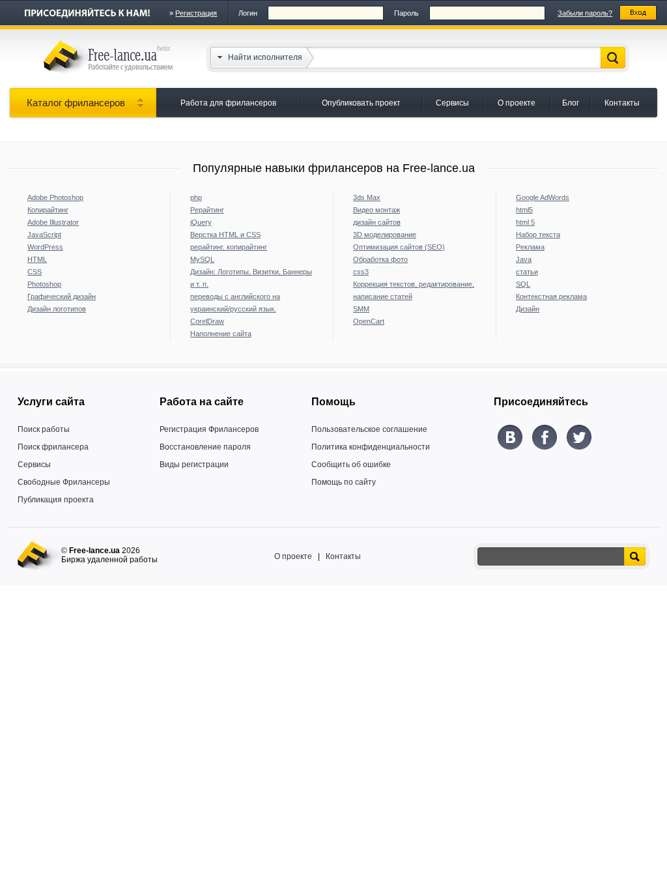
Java (524, 259)
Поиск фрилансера (53, 447)
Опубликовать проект (361, 103)
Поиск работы (44, 429)
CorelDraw (207, 321)
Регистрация (196, 13)
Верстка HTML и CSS (225, 234)
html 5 (525, 222)
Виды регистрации (194, 464)
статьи (527, 272)
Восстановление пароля (205, 447)
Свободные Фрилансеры (64, 482)
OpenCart (368, 321)
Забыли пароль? (585, 13)
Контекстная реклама (551, 296)
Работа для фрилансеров (228, 103)
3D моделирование (384, 234)
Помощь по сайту (343, 482)
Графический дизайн (61, 296)
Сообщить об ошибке (351, 464)
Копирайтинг (47, 210)
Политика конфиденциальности (370, 447)
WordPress (45, 247)
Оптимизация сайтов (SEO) (399, 247)
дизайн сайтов (377, 222)
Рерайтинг (207, 210)
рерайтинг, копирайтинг (228, 247)
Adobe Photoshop (55, 197)
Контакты (622, 103)
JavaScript (44, 234)
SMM (361, 309)
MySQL (202, 259)
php (196, 197)
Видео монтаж (376, 210)
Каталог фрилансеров (76, 102)
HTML (37, 259)
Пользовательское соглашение (369, 429)
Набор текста (538, 234)
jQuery (201, 222)
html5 (524, 210)
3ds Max (366, 197)
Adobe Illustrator (53, 222)
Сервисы (452, 103)
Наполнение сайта (220, 333)
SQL (523, 284)
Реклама (530, 247)
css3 (361, 272)
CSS (34, 272)
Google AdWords (542, 197)
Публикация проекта (56, 499)
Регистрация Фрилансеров (209, 429)
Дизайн (527, 309)
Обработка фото (380, 259)
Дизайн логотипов (56, 309)
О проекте (516, 103)
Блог (570, 103)
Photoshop (44, 284)
